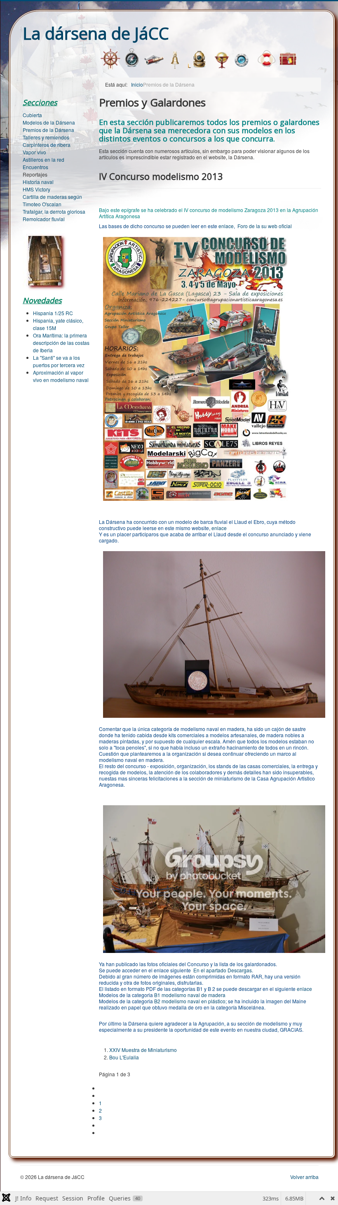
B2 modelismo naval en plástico (189, 1001)
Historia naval (38, 181)
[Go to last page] (102, 1132)
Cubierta (32, 114)
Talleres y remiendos (46, 137)
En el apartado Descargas (222, 970)
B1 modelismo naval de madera (189, 994)
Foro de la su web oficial (264, 225)
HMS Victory (36, 189)
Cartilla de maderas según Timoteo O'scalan (52, 200)
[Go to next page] (102, 1125)
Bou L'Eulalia (124, 1057)
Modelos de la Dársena (49, 122)
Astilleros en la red (43, 159)
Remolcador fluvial (44, 218)
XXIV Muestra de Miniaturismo (143, 1049)
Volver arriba (304, 1176)
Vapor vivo (34, 152)
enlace (226, 225)
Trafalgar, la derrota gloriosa (54, 211)
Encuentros (35, 166)
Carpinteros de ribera (46, 144)
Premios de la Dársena (48, 129)
